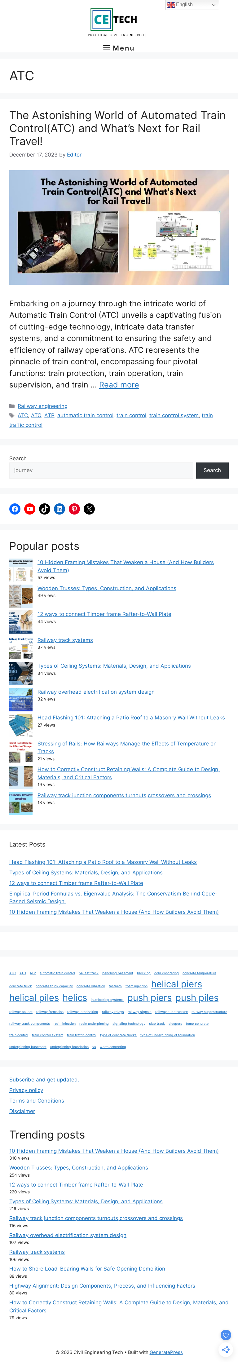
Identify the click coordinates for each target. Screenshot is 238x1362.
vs (94, 1047)
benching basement (117, 973)
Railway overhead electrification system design (96, 692)
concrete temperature (199, 973)
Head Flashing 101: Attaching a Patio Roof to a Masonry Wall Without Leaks (131, 717)
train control (131, 415)
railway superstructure (209, 1012)
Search (18, 458)
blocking (144, 973)
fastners (115, 986)
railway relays (113, 1012)
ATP (49, 415)
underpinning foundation (69, 1047)
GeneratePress (166, 1352)
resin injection (65, 1024)
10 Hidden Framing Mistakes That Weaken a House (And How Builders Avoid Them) (114, 912)
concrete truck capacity (54, 986)
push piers (149, 997)
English (184, 4)
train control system (174, 415)
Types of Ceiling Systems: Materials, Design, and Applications (114, 666)
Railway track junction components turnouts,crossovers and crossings (124, 795)
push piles (196, 997)
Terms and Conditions (36, 1101)
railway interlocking (82, 1012)
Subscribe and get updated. (44, 1080)
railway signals (140, 1012)
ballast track (89, 973)
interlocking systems (107, 1000)
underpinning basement (27, 1047)
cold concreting (166, 973)
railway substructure (171, 1012)
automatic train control (85, 415)
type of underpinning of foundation (167, 1035)
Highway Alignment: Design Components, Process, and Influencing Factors (102, 1286)
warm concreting (113, 1047)
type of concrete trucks (118, 1035)
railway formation (50, 1012)
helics (75, 997)
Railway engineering (43, 406)
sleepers (175, 1024)
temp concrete (197, 1024)
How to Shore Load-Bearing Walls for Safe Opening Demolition (87, 1269)
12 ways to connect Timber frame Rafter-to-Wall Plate (104, 614)
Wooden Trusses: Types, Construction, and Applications (106, 588)
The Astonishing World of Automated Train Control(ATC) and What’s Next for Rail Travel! (117, 128)
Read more (119, 384)
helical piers (176, 984)
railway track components (29, 1024)
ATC (23, 415)
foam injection (137, 986)
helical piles (34, 997)
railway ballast (21, 1012)
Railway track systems (65, 640)
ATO (36, 415)
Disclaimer (22, 1111)
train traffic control (81, 1035)
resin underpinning (94, 1024)
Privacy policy (26, 1090)
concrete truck (20, 986)
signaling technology (128, 1024)
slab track (157, 1024)
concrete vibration (91, 986)
